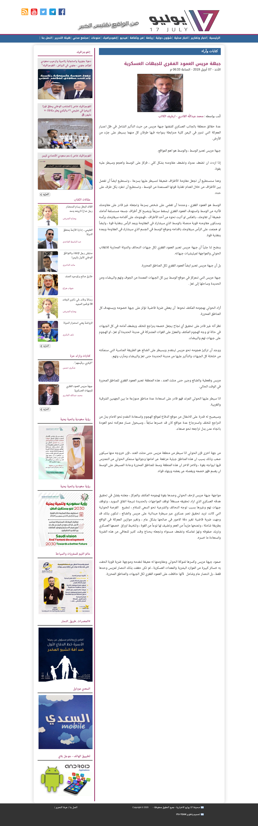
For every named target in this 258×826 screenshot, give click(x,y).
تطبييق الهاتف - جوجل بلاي (74, 756)
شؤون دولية (163, 37)
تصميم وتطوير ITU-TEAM (188, 814)
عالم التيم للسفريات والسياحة (73, 554)
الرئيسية (214, 37)
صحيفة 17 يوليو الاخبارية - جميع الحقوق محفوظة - (176, 807)
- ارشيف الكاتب (180, 116)
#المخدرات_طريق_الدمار (75, 621)
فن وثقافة (136, 37)
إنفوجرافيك (109, 37)
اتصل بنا (46, 37)
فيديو (123, 37)
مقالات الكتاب (82, 199)
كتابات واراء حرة (80, 356)
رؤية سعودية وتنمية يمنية (75, 419)
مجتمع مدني (80, 37)
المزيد (46, 194)
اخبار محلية (180, 37)
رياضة (149, 37)
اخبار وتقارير (198, 37)
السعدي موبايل (81, 688)
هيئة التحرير (62, 37)
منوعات (95, 37)
